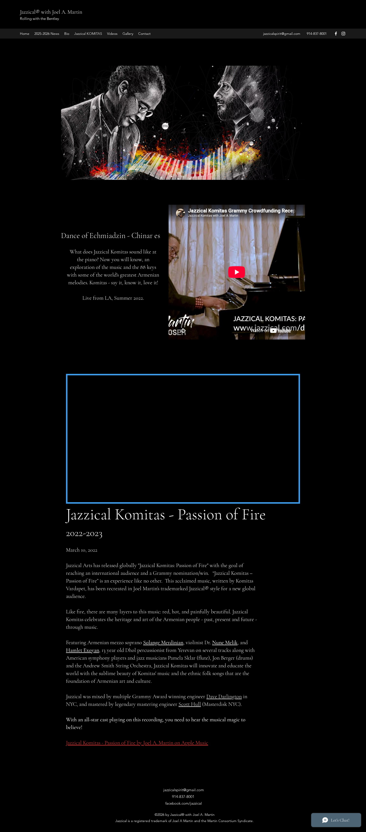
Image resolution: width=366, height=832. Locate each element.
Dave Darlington (224, 696)
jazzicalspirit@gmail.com (281, 33)
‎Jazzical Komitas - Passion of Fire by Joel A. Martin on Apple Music (137, 742)
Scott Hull (190, 704)
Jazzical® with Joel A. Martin (51, 12)
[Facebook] (335, 33)
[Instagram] (343, 33)
